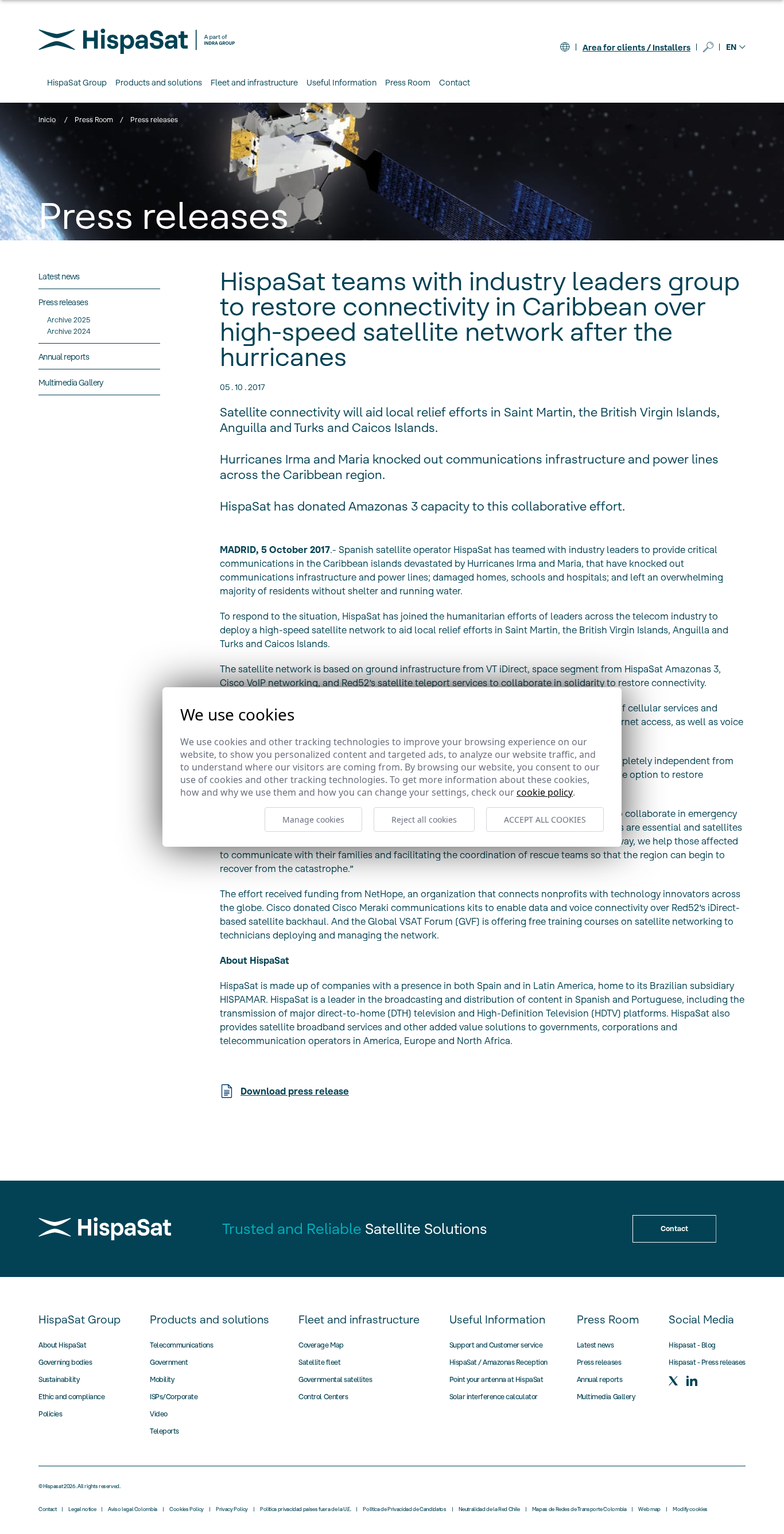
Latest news (595, 1345)
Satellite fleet (319, 1362)
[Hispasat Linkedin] (691, 1381)
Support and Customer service (496, 1345)
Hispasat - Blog (692, 1345)
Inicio (47, 119)
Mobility (162, 1379)
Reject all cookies (424, 819)
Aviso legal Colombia (132, 1509)
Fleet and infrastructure (359, 1319)
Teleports (164, 1431)
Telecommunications (181, 1345)
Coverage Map (320, 1345)
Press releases (599, 1362)
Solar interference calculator (493, 1396)
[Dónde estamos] (565, 47)
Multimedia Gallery (606, 1396)
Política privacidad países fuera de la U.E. (305, 1509)
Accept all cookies (545, 819)
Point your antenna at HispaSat (496, 1379)
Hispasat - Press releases (707, 1362)
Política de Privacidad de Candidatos (404, 1509)
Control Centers (323, 1396)
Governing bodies (65, 1362)
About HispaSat (62, 1345)
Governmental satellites (335, 1379)
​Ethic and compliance (71, 1396)
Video (159, 1414)
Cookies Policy (186, 1509)
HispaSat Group (79, 1319)
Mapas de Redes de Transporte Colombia (579, 1509)
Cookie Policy (545, 792)
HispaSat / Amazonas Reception (498, 1362)
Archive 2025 (68, 320)
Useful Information (497, 1319)
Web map (649, 1509)
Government (169, 1362)
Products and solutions (209, 1319)
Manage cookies (313, 819)
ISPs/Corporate (173, 1396)
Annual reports (599, 1379)
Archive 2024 (68, 331)
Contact (454, 82)
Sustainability (58, 1379)
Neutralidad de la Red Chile (489, 1509)
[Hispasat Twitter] (673, 1380)
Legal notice (82, 1509)
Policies (50, 1414)
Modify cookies (690, 1509)
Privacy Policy (232, 1509)
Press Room (94, 119)
